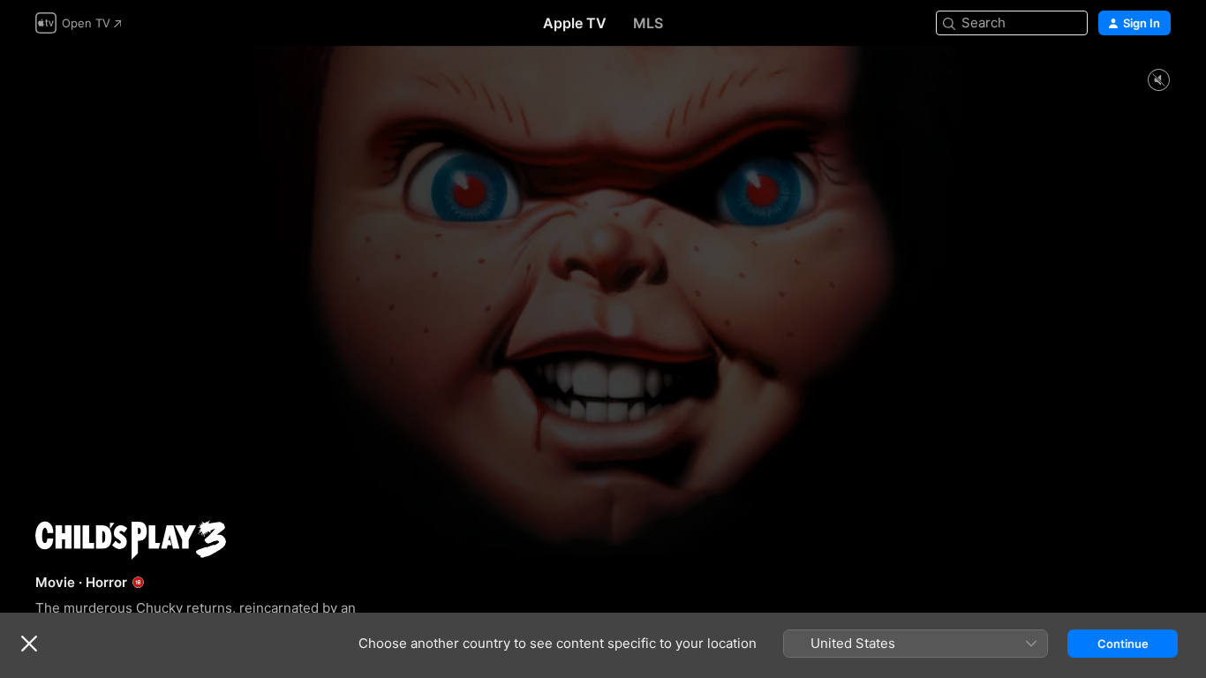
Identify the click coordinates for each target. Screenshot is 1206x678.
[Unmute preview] (1158, 80)
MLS (648, 23)
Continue (1123, 644)
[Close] (29, 644)
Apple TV (575, 23)
